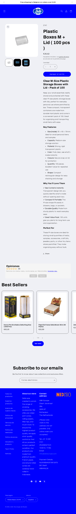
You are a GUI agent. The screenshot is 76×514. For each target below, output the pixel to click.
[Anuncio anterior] (4, 2)
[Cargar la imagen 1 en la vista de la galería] (9, 62)
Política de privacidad (9, 417)
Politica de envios (11, 437)
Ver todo (38, 343)
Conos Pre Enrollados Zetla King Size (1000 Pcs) (17, 325)
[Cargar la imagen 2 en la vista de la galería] (17, 62)
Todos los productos (8, 395)
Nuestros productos (8, 402)
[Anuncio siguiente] (72, 2)
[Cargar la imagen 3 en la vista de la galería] (26, 62)
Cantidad (46, 62)
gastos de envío (64, 57)
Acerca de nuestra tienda (10, 410)
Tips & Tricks (9, 449)
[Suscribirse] (54, 380)
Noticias (8, 453)
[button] (4, 11)
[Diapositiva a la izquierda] (33, 338)
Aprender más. (52, 271)
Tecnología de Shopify (20, 506)
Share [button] (47, 253)
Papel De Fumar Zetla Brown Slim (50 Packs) (52, 325)
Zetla (11, 506)
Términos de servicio (9, 424)
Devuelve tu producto (9, 443)
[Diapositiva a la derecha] (42, 338)
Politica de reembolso (9, 431)
